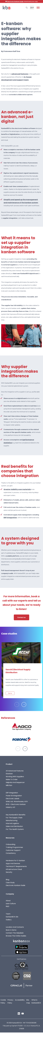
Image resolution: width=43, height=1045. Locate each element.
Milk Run (9, 785)
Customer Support (13, 850)
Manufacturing (11, 820)
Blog (7, 879)
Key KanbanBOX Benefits (15, 814)
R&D (7, 906)
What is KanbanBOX (36, 1001)
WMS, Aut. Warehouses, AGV (17, 801)
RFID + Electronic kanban (16, 804)
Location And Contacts (15, 927)
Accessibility (20, 1000)
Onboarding (10, 844)
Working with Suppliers (15, 776)
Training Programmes (14, 847)
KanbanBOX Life (12, 916)
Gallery (9, 919)
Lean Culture (11, 903)
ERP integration (10, 517)
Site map (28, 1001)
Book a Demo (11, 930)
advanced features (19, 74)
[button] (24, 704)
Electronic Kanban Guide (15, 885)
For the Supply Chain (14, 817)
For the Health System (15, 829)
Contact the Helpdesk (15, 933)
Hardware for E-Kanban (15, 860)
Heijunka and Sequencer (15, 782)
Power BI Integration (14, 795)
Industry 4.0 (10, 807)
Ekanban (9, 773)
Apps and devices (13, 863)
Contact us (21, 617)
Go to (10, 693)
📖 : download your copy (21, 1)
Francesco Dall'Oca (12, 51)
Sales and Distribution (14, 826)
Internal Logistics (12, 823)
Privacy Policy (10, 1001)
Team (8, 914)
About (8, 900)
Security (9, 872)
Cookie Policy (3, 1001)
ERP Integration (12, 793)
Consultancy (11, 853)
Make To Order (12, 779)
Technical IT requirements (16, 866)
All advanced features (15, 771)
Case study (10, 882)
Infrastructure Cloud (14, 869)
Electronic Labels (12, 798)
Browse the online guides (16, 936)
